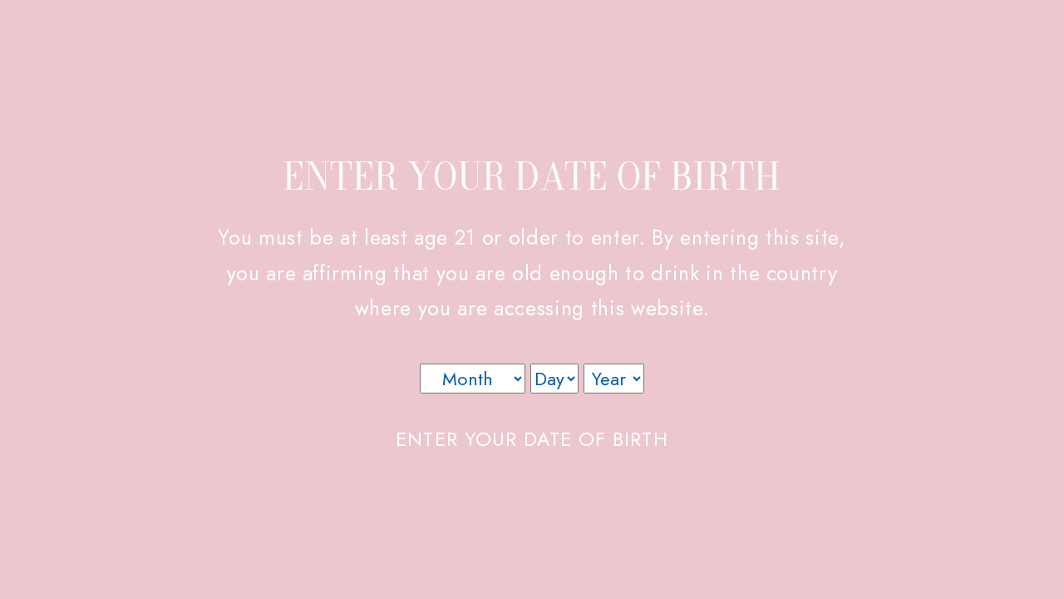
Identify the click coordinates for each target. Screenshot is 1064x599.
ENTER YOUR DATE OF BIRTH (531, 439)
